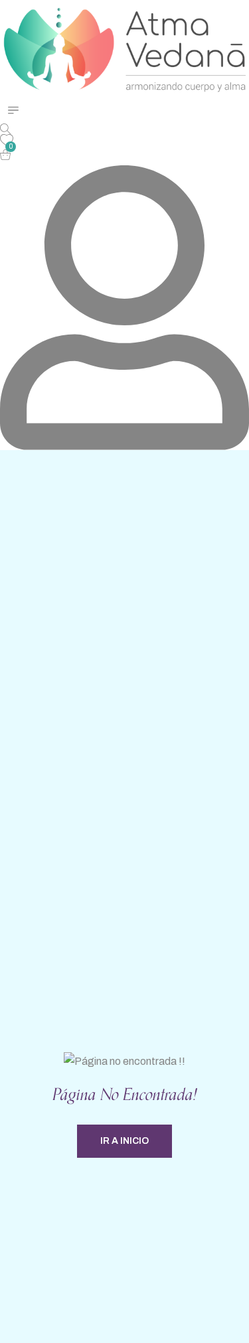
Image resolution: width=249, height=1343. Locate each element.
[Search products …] (5, 128)
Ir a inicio (124, 1141)
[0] (7, 155)
